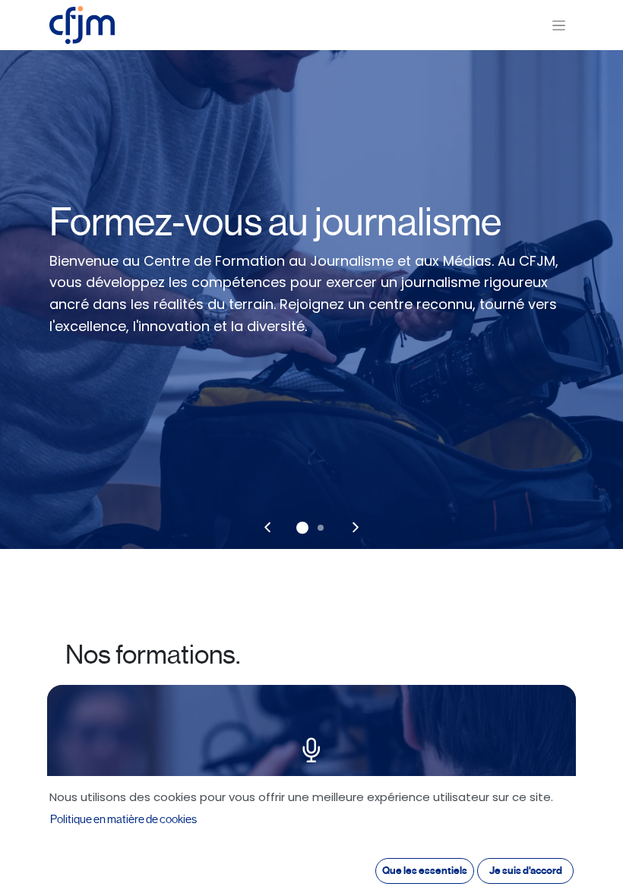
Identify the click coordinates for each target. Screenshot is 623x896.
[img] (267, 527)
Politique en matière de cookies (123, 819)
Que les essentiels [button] (424, 870)
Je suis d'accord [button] (525, 870)
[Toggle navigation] (559, 25)
